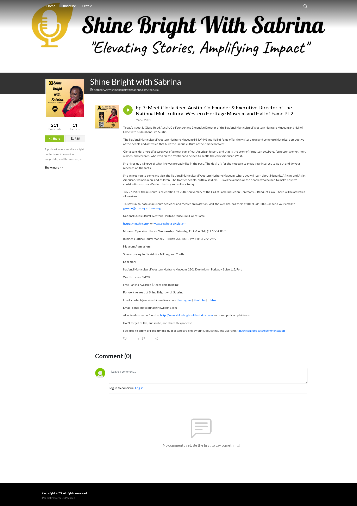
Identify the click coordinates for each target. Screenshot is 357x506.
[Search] (305, 6)
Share (56, 138)
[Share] (157, 339)
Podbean (70, 497)
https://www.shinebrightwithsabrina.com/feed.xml (126, 89)
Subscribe (69, 6)
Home (50, 6)
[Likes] (125, 338)
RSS (77, 138)
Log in (139, 388)
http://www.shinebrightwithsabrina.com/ (186, 315)
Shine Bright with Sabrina (135, 82)
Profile (87, 6)
